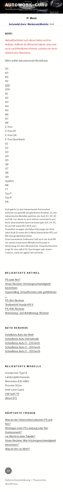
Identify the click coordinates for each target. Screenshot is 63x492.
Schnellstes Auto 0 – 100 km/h (22, 343)
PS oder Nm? (12, 279)
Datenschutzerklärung (17, 480)
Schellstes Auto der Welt (19, 334)
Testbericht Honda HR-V (19, 304)
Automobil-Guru (26, 5)
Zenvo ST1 (11, 398)
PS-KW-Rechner (14, 308)
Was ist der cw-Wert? (17, 448)
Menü (33, 18)
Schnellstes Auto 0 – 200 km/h (22, 347)
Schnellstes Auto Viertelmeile (22, 338)
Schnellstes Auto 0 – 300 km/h (22, 351)
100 (7, 85)
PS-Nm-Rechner (14, 300)
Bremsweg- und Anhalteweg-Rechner (27, 312)
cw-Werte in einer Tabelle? (20, 436)
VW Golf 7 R (12, 393)
